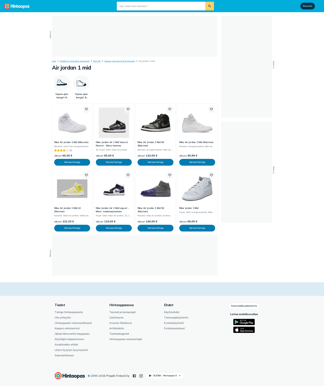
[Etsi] (209, 6)
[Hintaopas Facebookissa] (134, 375)
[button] (86, 109)
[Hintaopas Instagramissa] (141, 375)
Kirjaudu (307, 5)
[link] (72, 135)
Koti (54, 61)
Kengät (97, 61)
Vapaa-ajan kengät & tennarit (119, 61)
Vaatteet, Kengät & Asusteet (74, 61)
